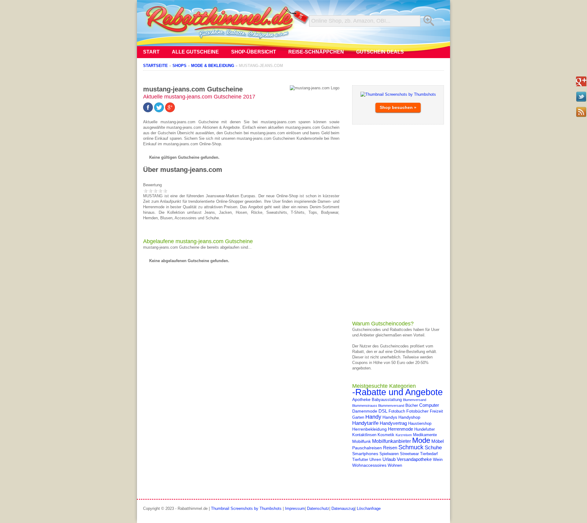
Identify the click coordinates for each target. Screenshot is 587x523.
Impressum (295, 508)
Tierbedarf (429, 454)
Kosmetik (386, 435)
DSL (382, 411)
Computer (429, 405)
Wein (438, 459)
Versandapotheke (414, 459)
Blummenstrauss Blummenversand (378, 405)
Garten (358, 417)
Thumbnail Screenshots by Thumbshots (246, 508)
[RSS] (581, 112)
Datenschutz (318, 508)
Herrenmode (400, 429)
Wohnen (395, 465)
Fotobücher (417, 411)
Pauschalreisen (367, 447)
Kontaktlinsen (364, 435)
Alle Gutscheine (195, 51)
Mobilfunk (361, 441)
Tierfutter (360, 460)
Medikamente (425, 435)
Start (151, 51)
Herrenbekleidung (369, 429)
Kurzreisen (404, 435)
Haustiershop (419, 423)
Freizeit (436, 411)
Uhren (375, 459)
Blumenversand (414, 400)
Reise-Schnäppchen (316, 51)
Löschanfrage (369, 508)
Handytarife (365, 423)
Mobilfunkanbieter (391, 441)
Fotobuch (397, 411)
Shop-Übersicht (253, 51)
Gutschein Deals (380, 51)
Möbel (437, 441)
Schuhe (433, 447)
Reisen (390, 447)
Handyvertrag (393, 423)
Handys (389, 417)
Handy (373, 417)
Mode (421, 440)
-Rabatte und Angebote (397, 392)
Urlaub (389, 459)
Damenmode (364, 411)
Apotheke (361, 399)
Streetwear (409, 454)
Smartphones (365, 453)
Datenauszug (343, 508)
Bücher (411, 405)
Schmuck (410, 447)
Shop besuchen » (398, 107)
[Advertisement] (398, 222)
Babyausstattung (387, 400)
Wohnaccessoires (369, 465)
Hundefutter (424, 429)
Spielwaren (389, 454)
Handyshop (409, 417)
